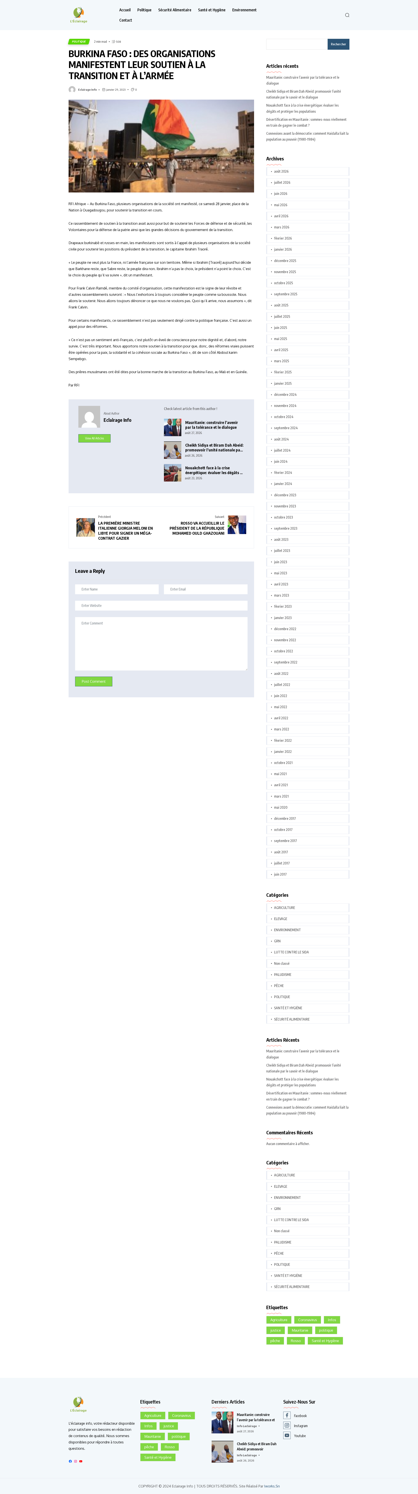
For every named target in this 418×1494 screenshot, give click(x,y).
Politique (144, 10)
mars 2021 (281, 796)
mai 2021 (280, 774)
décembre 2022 (285, 629)
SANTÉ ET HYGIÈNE (288, 1008)
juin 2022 (280, 696)
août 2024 (281, 439)
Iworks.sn (272, 1486)
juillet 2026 (282, 182)
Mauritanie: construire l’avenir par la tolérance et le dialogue (211, 425)
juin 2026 (280, 193)
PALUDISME (282, 974)
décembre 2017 (285, 818)
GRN (277, 941)
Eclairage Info (87, 89)
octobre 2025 (283, 283)
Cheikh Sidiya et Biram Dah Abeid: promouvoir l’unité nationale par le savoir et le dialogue (214, 448)
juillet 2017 (282, 863)
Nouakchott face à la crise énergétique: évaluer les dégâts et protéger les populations (214, 470)
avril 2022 (281, 718)
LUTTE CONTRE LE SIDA (291, 952)
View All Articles (94, 438)
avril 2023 (281, 584)
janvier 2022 (283, 751)
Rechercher (338, 44)
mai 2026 (280, 205)
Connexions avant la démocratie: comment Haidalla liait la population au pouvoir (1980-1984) (307, 136)
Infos (332, 1320)
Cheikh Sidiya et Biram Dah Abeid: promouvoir (256, 1446)
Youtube (300, 1436)
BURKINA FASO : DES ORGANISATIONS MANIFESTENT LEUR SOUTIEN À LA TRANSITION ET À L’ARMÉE (142, 64)
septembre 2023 (285, 528)
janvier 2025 (283, 383)
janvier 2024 (283, 484)
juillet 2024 (282, 450)
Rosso (296, 1341)
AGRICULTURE (284, 907)
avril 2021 (281, 785)
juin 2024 (281, 461)
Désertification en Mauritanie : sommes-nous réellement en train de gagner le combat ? (306, 122)
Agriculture (278, 1320)
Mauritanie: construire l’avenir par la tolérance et (256, 1417)
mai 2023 (280, 573)
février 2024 (283, 472)
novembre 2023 (285, 506)
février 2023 (283, 606)
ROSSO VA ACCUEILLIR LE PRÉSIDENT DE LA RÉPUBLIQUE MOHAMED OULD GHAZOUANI (197, 528)
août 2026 (281, 171)
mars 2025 (281, 361)
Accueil (125, 10)
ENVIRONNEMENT (287, 930)
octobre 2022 (283, 651)
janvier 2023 (283, 618)
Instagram (301, 1426)
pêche (275, 1341)
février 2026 (283, 238)
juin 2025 (280, 327)
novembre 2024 (285, 405)
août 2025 (281, 305)
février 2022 (283, 740)
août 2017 (281, 852)
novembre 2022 (285, 640)
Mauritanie (300, 1330)
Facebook (300, 1416)
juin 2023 (280, 562)
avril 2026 (281, 216)
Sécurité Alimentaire (174, 10)
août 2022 (281, 673)
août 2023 (281, 539)
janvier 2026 (283, 249)
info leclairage (247, 1426)
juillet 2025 (282, 316)
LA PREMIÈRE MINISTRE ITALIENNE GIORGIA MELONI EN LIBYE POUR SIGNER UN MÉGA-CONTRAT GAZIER (125, 531)
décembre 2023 (285, 495)
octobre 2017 (283, 829)
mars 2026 (281, 227)
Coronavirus (307, 1320)
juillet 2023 (282, 550)
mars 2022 (281, 729)
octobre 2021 (283, 763)
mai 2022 (280, 707)
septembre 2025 (285, 294)
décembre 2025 (285, 261)
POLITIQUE (79, 41)
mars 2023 (281, 595)
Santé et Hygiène (212, 10)
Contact (125, 20)
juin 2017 (280, 874)
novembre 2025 (285, 272)
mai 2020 (280, 807)
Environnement (244, 10)
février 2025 (283, 372)
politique (326, 1330)
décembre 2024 (285, 394)
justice (275, 1330)
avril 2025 (281, 350)
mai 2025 (280, 339)
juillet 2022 (282, 684)
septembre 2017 (285, 841)
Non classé (282, 963)
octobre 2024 (283, 417)
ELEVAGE (280, 919)
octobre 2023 (283, 517)
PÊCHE (279, 986)
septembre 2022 (285, 662)
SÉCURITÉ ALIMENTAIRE (292, 1019)
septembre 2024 (286, 428)
